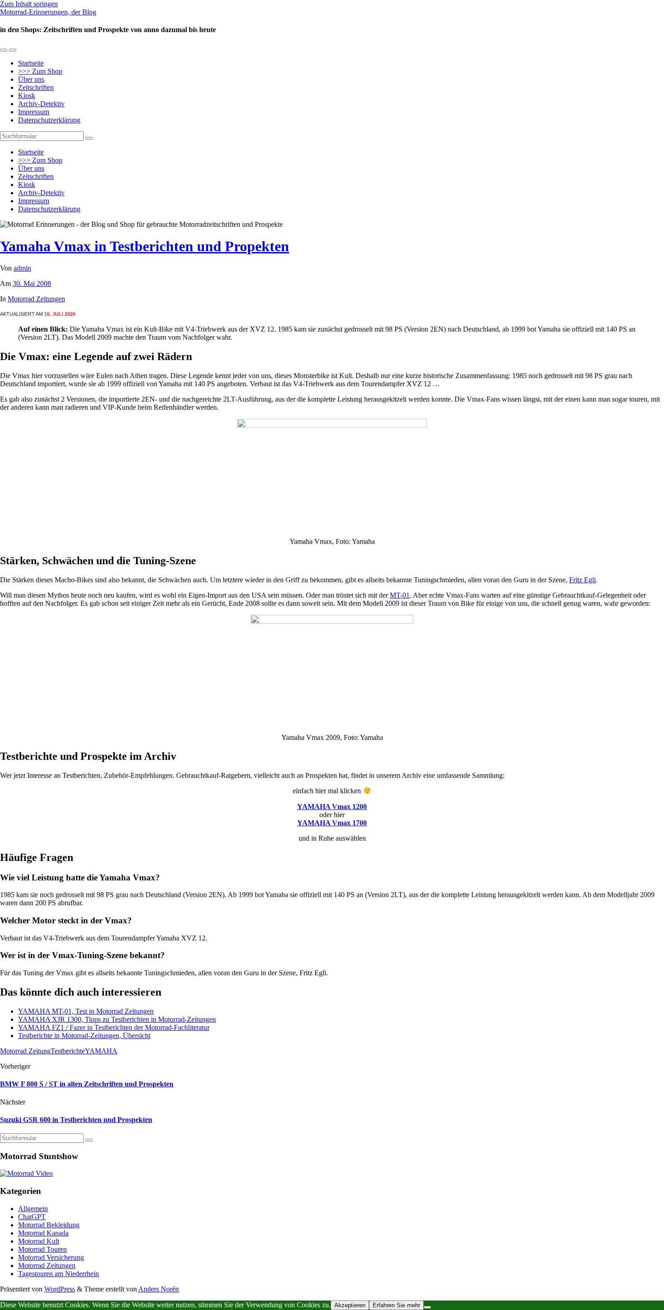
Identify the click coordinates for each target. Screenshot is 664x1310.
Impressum (33, 112)
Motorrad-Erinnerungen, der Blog (48, 12)
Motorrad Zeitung (25, 1051)
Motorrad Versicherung (51, 1257)
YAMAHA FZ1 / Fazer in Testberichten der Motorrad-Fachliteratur (114, 1027)
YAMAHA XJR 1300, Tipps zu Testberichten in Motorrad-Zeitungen (117, 1019)
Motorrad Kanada (43, 1233)
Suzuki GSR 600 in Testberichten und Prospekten (76, 1119)
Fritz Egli (582, 580)
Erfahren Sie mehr (396, 1305)
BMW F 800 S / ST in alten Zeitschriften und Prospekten (86, 1084)
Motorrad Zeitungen (36, 299)
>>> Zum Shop (40, 71)
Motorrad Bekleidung (48, 1225)
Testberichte (68, 1051)
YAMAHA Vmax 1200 (332, 806)
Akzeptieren (349, 1305)
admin (22, 268)
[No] (427, 1307)
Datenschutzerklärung (49, 120)
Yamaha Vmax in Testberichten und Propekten (144, 246)
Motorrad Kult (38, 1241)
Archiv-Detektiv (41, 104)
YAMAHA (101, 1051)
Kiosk (26, 95)
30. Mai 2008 (32, 283)
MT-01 (400, 595)
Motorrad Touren (42, 1249)
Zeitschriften (36, 87)
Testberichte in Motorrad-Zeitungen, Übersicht (84, 1035)
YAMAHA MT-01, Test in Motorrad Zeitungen (86, 1011)
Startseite (31, 63)
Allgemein (33, 1208)
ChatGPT (32, 1217)
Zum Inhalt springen (29, 4)
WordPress (59, 1289)
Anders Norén (158, 1289)
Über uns (31, 79)
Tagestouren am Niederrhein (58, 1273)
